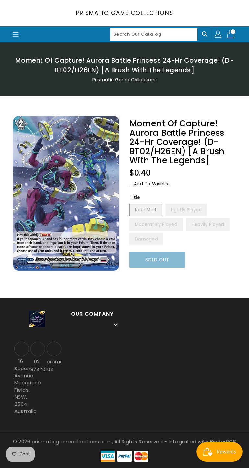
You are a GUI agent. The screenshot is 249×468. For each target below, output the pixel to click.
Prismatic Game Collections (124, 13)
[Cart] (231, 34)
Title (134, 197)
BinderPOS (223, 441)
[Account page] (218, 34)
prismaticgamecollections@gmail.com (53, 361)
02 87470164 (36, 365)
